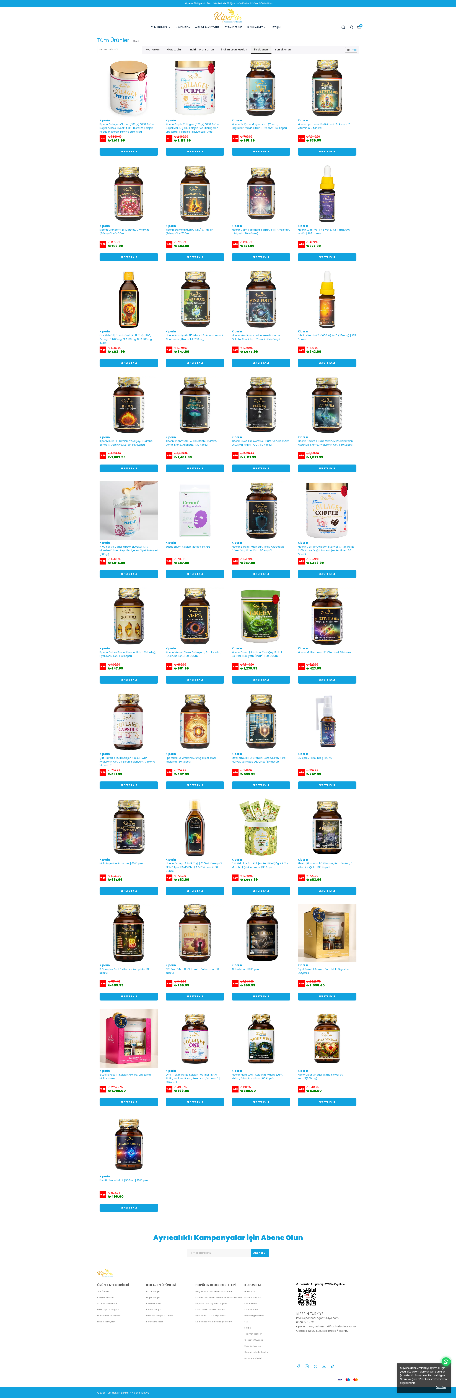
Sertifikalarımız (251, 1309)
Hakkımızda (250, 1291)
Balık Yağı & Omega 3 (108, 1309)
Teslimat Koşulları (253, 1333)
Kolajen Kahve (153, 1303)
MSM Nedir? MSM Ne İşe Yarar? (210, 1315)
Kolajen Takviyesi (106, 1297)
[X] (315, 1366)
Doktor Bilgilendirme (254, 1315)
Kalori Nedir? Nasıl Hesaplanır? (210, 1309)
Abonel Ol (259, 1253)
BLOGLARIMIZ (255, 27)
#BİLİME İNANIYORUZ (207, 27)
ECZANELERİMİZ (233, 27)
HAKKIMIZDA (183, 27)
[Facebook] (298, 1366)
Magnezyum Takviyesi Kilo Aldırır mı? (213, 1291)
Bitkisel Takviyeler (106, 1321)
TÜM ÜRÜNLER (159, 27)
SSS (246, 1321)
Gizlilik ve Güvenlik (253, 1339)
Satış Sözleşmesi (252, 1346)
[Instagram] (307, 1366)
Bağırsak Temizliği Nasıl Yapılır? (211, 1303)
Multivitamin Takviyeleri (109, 1315)
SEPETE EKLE (129, 151)
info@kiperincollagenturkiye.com (317, 1318)
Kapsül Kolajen (153, 1309)
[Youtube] (324, 1366)
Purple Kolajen (153, 1297)
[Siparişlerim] (351, 27)
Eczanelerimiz (251, 1303)
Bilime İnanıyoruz (252, 1297)
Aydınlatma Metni (253, 1358)
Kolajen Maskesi (154, 1321)
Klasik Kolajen (153, 1291)
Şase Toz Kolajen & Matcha (159, 1315)
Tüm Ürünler (103, 1291)
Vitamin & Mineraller (107, 1303)
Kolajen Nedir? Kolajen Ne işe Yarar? (213, 1321)
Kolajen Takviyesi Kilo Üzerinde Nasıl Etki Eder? (218, 1297)
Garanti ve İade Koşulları (256, 1352)
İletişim (248, 1327)
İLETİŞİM (276, 27)
